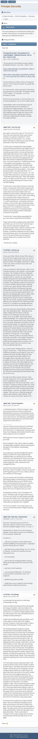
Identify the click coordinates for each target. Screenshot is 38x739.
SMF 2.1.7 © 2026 (14, 737)
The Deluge (15, 594)
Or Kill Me (6, 250)
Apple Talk (6, 127)
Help (11, 735)
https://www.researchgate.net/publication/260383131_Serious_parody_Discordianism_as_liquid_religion (19, 76)
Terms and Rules (18, 735)
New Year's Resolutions (19, 517)
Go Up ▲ (25, 735)
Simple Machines (24, 737)
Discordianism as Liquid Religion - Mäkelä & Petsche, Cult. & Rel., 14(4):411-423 (17, 55)
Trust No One (15, 127)
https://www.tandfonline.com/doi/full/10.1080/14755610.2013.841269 (18, 70)
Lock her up (15, 250)
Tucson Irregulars (17, 403)
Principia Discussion (10, 53)
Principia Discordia (11, 6)
